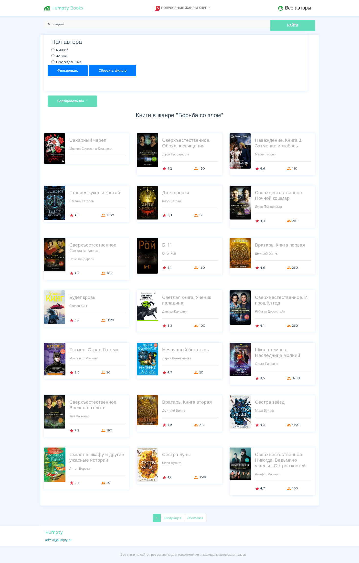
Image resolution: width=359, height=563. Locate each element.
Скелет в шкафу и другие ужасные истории (96, 457)
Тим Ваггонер (79, 416)
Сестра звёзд (270, 402)
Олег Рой (169, 253)
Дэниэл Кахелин (174, 311)
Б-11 (167, 245)
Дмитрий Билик (266, 253)
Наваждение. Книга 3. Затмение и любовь (278, 142)
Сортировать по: (71, 101)
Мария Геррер (265, 154)
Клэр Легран (171, 201)
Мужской (62, 50)
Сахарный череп (87, 140)
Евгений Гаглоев (81, 201)
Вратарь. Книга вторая (187, 402)
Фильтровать (67, 70)
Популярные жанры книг (181, 8)
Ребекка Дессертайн (270, 311)
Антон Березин (80, 468)
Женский (62, 56)
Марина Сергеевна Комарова (90, 149)
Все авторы (294, 8)
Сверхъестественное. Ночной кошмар (279, 195)
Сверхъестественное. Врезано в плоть (93, 404)
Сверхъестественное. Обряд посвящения (186, 142)
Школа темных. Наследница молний (277, 352)
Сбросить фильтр (113, 70)
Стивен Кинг (78, 306)
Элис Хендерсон (81, 259)
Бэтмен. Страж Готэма (93, 349)
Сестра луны (176, 454)
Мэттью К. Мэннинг (83, 358)
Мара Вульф (264, 410)
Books (63, 8)
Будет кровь (82, 297)
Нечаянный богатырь (185, 349)
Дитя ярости (175, 192)
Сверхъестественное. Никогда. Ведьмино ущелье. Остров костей (280, 459)
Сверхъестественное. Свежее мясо (93, 247)
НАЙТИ (292, 25)
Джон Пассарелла (175, 154)
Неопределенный (68, 62)
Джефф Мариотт (267, 474)
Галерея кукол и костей (94, 192)
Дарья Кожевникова (176, 358)
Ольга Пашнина (266, 364)
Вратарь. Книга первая (280, 245)
